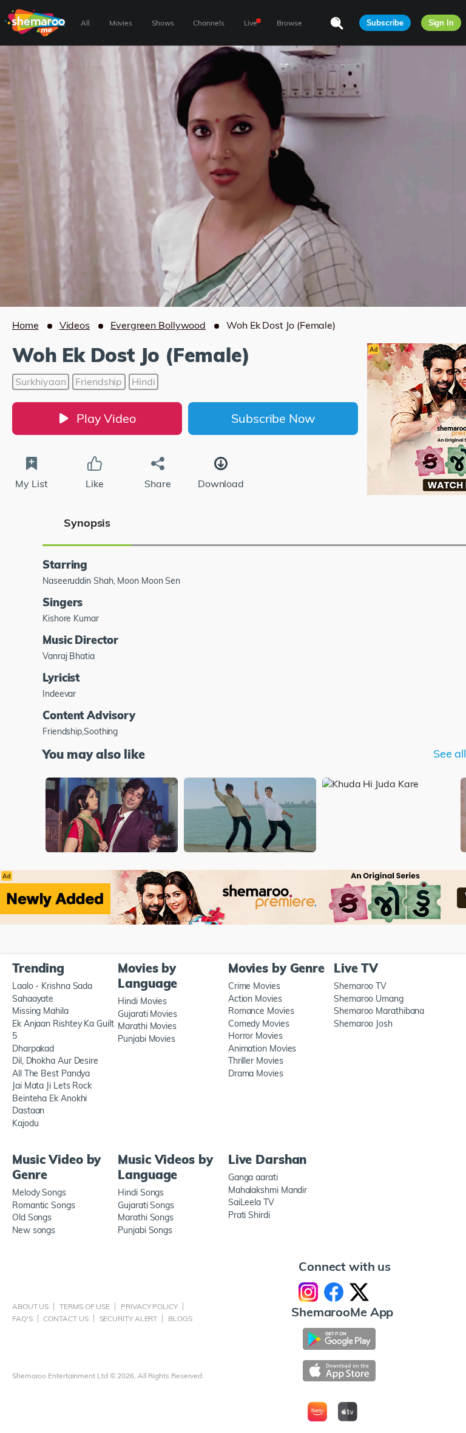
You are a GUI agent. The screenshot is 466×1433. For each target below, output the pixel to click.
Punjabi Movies (146, 1038)
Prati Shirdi (249, 1214)
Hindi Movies (142, 1001)
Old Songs (32, 1217)
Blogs (180, 1318)
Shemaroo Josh (363, 1023)
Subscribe (384, 22)
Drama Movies (255, 1073)
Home (25, 325)
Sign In (441, 22)
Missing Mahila (40, 1010)
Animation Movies (262, 1048)
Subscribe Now (273, 418)
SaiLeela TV (251, 1202)
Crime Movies (254, 985)
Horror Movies (255, 1035)
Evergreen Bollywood (158, 325)
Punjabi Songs (145, 1230)
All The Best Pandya (51, 1073)
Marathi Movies (147, 1026)
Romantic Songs (43, 1205)
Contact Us (65, 1318)
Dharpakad (33, 1048)
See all (449, 754)
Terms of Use (84, 1306)
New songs (33, 1230)
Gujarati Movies (147, 1013)
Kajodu (25, 1123)
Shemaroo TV (360, 985)
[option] (112, 816)
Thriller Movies (255, 1060)
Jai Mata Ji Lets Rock (52, 1085)
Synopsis (87, 523)
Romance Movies (261, 1010)
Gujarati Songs (146, 1205)
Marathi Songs (146, 1217)
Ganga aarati (253, 1177)
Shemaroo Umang (369, 998)
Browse (289, 22)
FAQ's (22, 1318)
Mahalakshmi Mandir (267, 1190)
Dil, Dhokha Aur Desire (55, 1060)
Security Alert (129, 1318)
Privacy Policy (149, 1306)
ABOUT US (30, 1306)
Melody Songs (39, 1192)
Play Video (106, 418)
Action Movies (255, 998)
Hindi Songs (141, 1192)
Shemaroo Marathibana (379, 1010)
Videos (74, 325)
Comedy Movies (258, 1023)
